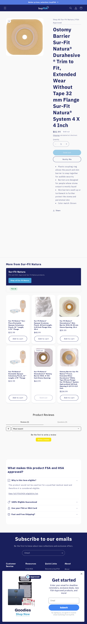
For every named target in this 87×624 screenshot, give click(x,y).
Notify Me (67, 159)
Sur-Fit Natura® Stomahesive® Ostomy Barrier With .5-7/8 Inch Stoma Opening (43, 375)
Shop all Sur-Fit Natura (20, 280)
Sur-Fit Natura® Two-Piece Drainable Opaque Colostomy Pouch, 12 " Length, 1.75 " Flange (16, 325)
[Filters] (8, 429)
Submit (64, 607)
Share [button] (58, 210)
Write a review (43, 439)
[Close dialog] (81, 574)
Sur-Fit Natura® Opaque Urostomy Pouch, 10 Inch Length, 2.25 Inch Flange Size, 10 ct (43, 325)
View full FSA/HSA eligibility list (23, 493)
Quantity (56, 139)
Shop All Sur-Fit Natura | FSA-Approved (66, 21)
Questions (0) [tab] (62, 422)
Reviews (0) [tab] (25, 422)
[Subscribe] (62, 553)
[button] (5, 8)
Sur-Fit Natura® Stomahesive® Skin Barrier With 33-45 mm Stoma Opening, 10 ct (69, 324)
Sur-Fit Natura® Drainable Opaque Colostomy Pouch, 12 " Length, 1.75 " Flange (17, 375)
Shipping (56, 135)
